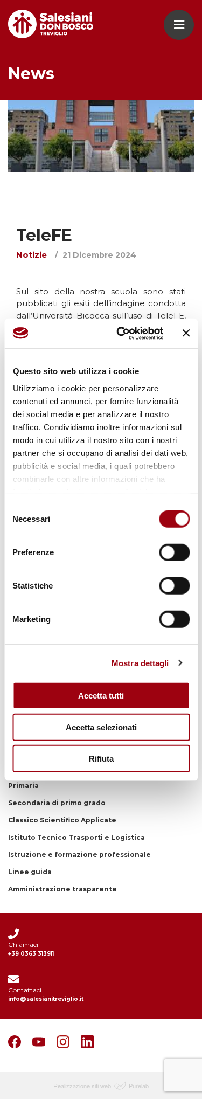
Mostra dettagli (140, 662)
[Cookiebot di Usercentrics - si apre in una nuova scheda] (122, 333)
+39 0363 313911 (31, 953)
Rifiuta (101, 758)
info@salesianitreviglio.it (45, 999)
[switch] (174, 552)
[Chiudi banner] (186, 333)
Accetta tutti (101, 695)
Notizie (31, 255)
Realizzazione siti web (82, 1085)
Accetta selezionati (101, 726)
